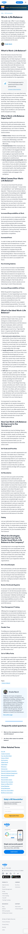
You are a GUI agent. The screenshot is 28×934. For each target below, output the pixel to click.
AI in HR (3, 751)
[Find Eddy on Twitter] (18, 873)
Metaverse (3, 767)
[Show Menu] (25, 2)
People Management (7, 889)
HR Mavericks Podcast (7, 913)
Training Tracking (6, 900)
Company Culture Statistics (14, 89)
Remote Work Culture (6, 780)
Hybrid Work (4, 764)
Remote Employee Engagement (9, 773)
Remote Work (4, 777)
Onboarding (5, 893)
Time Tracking (5, 896)
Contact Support (19, 909)
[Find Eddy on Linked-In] (3, 873)
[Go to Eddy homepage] (4, 2)
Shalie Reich (8, 44)
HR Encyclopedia (9, 13)
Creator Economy (5, 754)
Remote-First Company (7, 782)
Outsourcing (4, 769)
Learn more (14, 852)
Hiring (3, 891)
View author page (8, 715)
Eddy (2, 13)
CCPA (3, 930)
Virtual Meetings (5, 786)
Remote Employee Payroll (7, 775)
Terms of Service (6, 922)
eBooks (4, 909)
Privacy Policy (5, 924)
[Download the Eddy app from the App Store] (6, 876)
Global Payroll (4, 762)
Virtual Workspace (5, 788)
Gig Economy (4, 760)
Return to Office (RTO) (7, 784)
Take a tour (19, 2)
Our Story (17, 885)
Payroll (4, 887)
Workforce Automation (7, 793)
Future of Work (6, 683)
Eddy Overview (5, 885)
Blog (3, 906)
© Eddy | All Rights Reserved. (8, 919)
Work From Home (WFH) (7, 790)
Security (4, 927)
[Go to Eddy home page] (14, 864)
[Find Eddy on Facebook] (10, 873)
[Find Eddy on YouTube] (7, 873)
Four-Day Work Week (6, 756)
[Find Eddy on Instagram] (14, 873)
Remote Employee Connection (9, 771)
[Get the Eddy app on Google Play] (16, 876)
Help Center (18, 906)
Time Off (4, 898)
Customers (17, 887)
